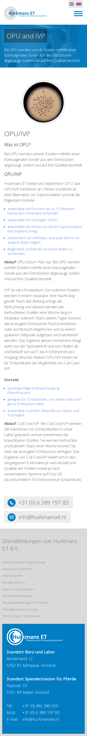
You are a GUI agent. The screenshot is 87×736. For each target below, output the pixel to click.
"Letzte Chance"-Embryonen (21, 616)
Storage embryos (13, 582)
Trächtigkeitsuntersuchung (19, 609)
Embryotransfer (12, 576)
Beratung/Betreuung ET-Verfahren (25, 603)
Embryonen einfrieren (17, 569)
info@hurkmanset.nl (42, 517)
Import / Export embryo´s (18, 589)
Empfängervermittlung (16, 596)
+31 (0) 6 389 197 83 (44, 502)
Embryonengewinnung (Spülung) (23, 562)
